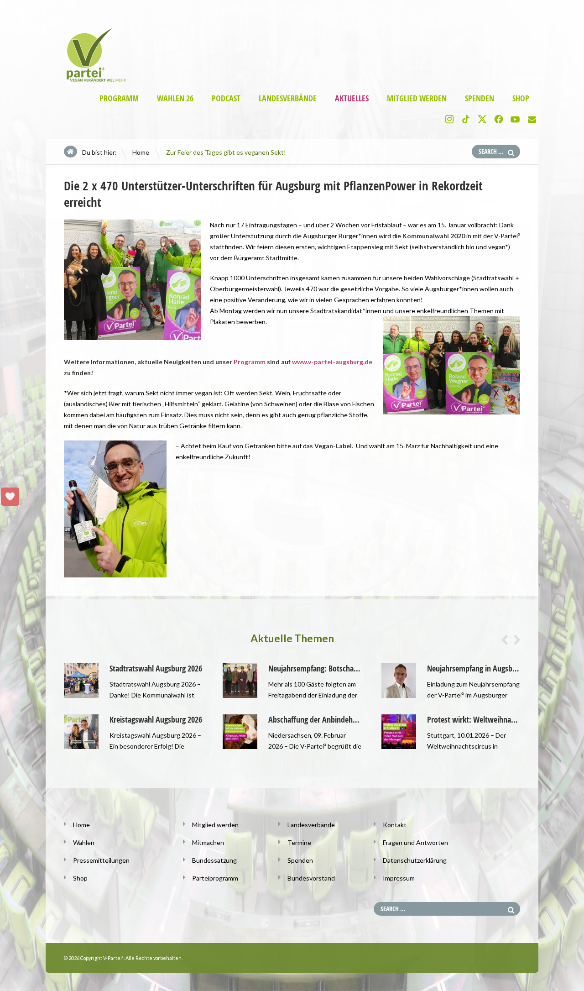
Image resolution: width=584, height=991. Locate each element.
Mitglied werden (417, 98)
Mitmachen (208, 842)
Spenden (479, 98)
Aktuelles (352, 98)
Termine (299, 842)
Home (140, 152)
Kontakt (395, 824)
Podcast (226, 98)
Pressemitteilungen (101, 860)
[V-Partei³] (92, 80)
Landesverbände (288, 98)
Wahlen (83, 842)
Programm (119, 98)
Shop (520, 98)
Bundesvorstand (311, 878)
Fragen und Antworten (415, 842)
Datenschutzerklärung (415, 860)
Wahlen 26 (175, 98)
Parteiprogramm (215, 878)
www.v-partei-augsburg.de (332, 362)
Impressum (399, 878)
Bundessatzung (214, 860)
